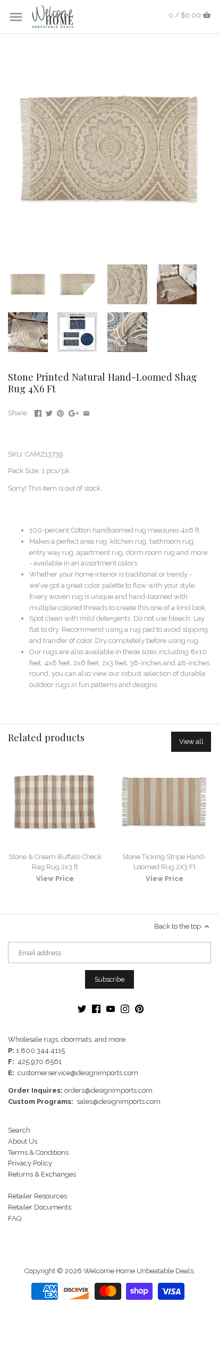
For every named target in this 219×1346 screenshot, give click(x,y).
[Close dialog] (207, 629)
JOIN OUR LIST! (57, 706)
